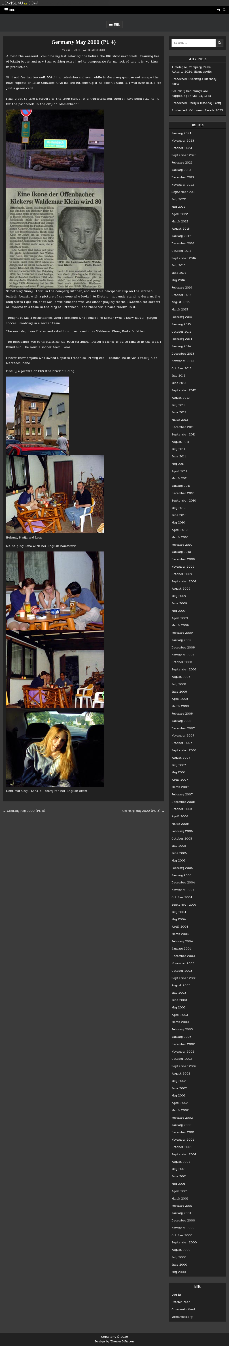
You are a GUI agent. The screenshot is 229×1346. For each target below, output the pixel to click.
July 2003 (179, 993)
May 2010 (178, 522)
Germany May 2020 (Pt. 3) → (143, 811)
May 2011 (178, 464)
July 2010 (179, 508)
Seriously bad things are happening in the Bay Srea (191, 93)
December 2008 (183, 647)
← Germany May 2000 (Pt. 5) (24, 811)
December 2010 (183, 493)
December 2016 (183, 243)
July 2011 (178, 449)
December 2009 (183, 559)
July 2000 (179, 1257)
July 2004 (179, 912)
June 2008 (179, 691)
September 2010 (184, 500)
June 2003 (179, 1000)
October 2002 (182, 1059)
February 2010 (182, 545)
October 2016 (181, 251)
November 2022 (183, 185)
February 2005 (182, 868)
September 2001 (184, 1154)
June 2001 (179, 1176)
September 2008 (184, 669)
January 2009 (181, 640)
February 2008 (182, 713)
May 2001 (178, 1184)
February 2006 (182, 831)
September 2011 (183, 434)
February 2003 (182, 1029)
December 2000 (183, 1220)
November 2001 (183, 1139)
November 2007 (183, 735)
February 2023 (182, 162)
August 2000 (181, 1250)
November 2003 (183, 963)
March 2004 (180, 934)
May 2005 (179, 860)
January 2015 (181, 324)
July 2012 (178, 405)
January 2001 (181, 1213)
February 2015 (182, 317)
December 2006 (183, 802)
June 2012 (179, 412)
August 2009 (181, 588)
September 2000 (184, 1242)
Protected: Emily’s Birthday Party (196, 103)
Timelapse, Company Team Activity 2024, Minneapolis (192, 69)
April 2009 (180, 618)
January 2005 (181, 875)
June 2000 (179, 1264)
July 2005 (179, 846)
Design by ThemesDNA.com (114, 1341)
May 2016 (178, 280)
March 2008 (180, 706)
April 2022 (180, 214)
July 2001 (179, 1169)
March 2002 (180, 1110)
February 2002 (182, 1118)
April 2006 (180, 816)
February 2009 (182, 633)
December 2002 (183, 1044)
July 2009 (179, 596)
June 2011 (179, 456)
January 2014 (181, 346)
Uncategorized (96, 50)
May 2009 (179, 611)
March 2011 (180, 478)
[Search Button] (224, 9)
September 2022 (184, 192)
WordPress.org (182, 1317)
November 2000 (183, 1228)
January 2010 (181, 552)
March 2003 (180, 1022)
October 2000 (182, 1235)
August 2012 (181, 398)
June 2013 (179, 383)
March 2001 (180, 1198)
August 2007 (181, 758)
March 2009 (180, 625)
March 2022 (180, 221)
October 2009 (182, 574)
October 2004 (182, 897)
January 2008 (181, 721)
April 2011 (179, 471)
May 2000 (179, 1272)
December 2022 (183, 177)
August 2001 (181, 1162)
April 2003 (180, 1015)
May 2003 (179, 1007)
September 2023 (184, 155)
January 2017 (181, 236)
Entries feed (181, 1302)
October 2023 (182, 148)
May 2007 (179, 772)
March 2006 (180, 824)
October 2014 (182, 332)
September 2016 (184, 258)
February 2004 (182, 941)
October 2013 (181, 368)
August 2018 (181, 228)
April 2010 (180, 530)
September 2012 (184, 390)
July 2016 (178, 265)
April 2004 (180, 926)
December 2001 (183, 1132)
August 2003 (181, 985)
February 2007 (182, 794)
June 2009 (179, 603)
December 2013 (183, 353)
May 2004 (179, 919)
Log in (176, 1294)
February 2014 (182, 339)
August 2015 (181, 302)
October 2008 (182, 662)
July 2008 (179, 684)
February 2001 (182, 1206)
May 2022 (178, 207)
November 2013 (183, 361)
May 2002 (179, 1095)
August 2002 (181, 1073)
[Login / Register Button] (218, 9)
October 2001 (182, 1147)
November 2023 (183, 140)
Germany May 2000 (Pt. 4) (83, 42)
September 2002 (184, 1066)
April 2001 (180, 1191)
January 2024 (181, 133)
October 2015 (181, 295)
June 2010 (179, 515)
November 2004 (183, 890)
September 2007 (184, 750)
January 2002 (181, 1125)
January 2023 (181, 170)
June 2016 (179, 273)
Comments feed (183, 1309)
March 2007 (180, 787)
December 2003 (183, 956)
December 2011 (183, 427)
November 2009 (183, 566)
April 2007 (180, 779)
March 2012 (180, 420)
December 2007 (183, 728)
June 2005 (179, 853)
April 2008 (180, 699)
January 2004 (182, 948)
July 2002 (179, 1081)
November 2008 (183, 655)
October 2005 (182, 838)
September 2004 (184, 904)
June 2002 (179, 1088)
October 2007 (182, 743)
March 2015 (180, 309)
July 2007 (179, 765)
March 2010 (180, 537)
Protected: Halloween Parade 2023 (197, 110)
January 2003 (181, 1037)
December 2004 (183, 882)
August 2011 (180, 442)
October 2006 (182, 809)
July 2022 (179, 199)
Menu (12, 10)
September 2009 (184, 581)
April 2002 (180, 1103)
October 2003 (182, 971)
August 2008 (181, 677)
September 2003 (184, 978)
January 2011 (181, 486)
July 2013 (178, 375)
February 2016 (182, 287)
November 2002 (183, 1051)
